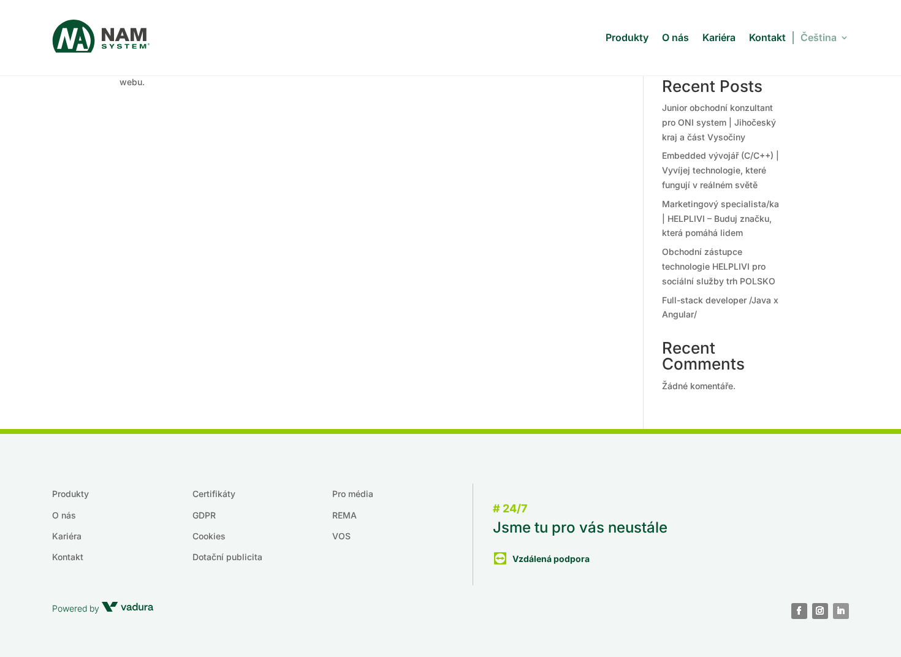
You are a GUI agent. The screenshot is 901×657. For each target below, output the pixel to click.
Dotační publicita (227, 557)
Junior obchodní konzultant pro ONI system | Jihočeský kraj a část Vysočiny (719, 122)
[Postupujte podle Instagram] (820, 611)
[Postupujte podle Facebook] (799, 611)
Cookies (209, 536)
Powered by (77, 608)
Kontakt (767, 37)
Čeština (818, 37)
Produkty (627, 37)
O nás (675, 37)
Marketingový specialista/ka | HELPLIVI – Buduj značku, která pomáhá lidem (720, 218)
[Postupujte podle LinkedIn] (841, 611)
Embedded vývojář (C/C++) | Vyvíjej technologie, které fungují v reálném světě (720, 170)
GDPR (204, 515)
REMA (344, 515)
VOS (341, 536)
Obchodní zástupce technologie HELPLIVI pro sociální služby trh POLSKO (718, 266)
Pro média (352, 493)
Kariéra (719, 37)
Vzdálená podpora (551, 558)
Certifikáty (213, 493)
